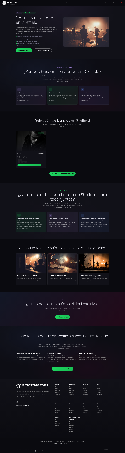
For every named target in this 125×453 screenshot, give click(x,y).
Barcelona (72, 384)
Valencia (85, 384)
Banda (56, 388)
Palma (57, 417)
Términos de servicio (60, 441)
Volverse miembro (24, 50)
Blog (78, 441)
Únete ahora (63, 317)
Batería (57, 392)
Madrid (57, 384)
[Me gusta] (42, 165)
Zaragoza (58, 401)
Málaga (71, 401)
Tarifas (82, 441)
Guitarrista (57, 394)
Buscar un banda (43, 50)
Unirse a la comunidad (63, 369)
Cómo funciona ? (71, 441)
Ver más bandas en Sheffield (63, 174)
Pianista (57, 396)
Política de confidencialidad (47, 441)
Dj (55, 386)
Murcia (99, 401)
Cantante (57, 390)
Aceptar (106, 449)
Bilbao (85, 401)
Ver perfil (29, 165)
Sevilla (99, 384)
